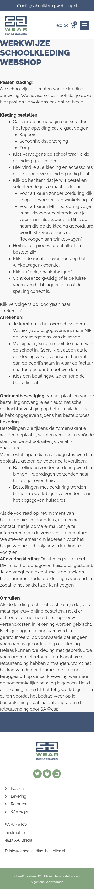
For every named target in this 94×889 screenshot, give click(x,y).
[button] (84, 25)
